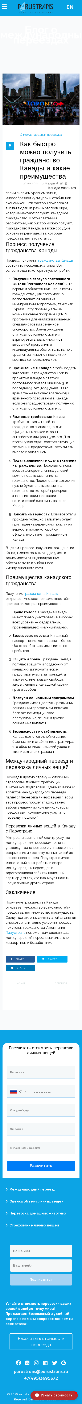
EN (70, 7)
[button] (54, 1395)
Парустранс (15, 933)
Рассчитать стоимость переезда (41, 1341)
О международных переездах (41, 134)
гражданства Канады (55, 260)
